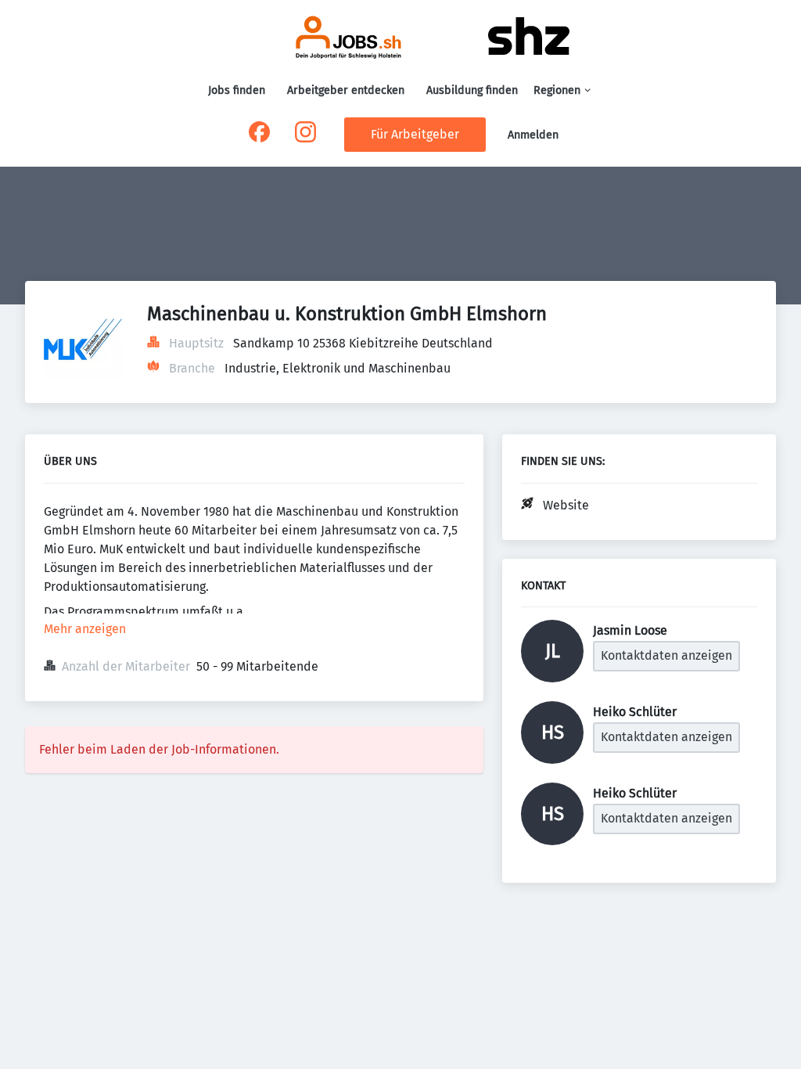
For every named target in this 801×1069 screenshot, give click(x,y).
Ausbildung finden (472, 90)
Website (566, 505)
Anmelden (533, 135)
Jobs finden (236, 90)
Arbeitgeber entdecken (345, 90)
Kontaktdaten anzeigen (666, 655)
